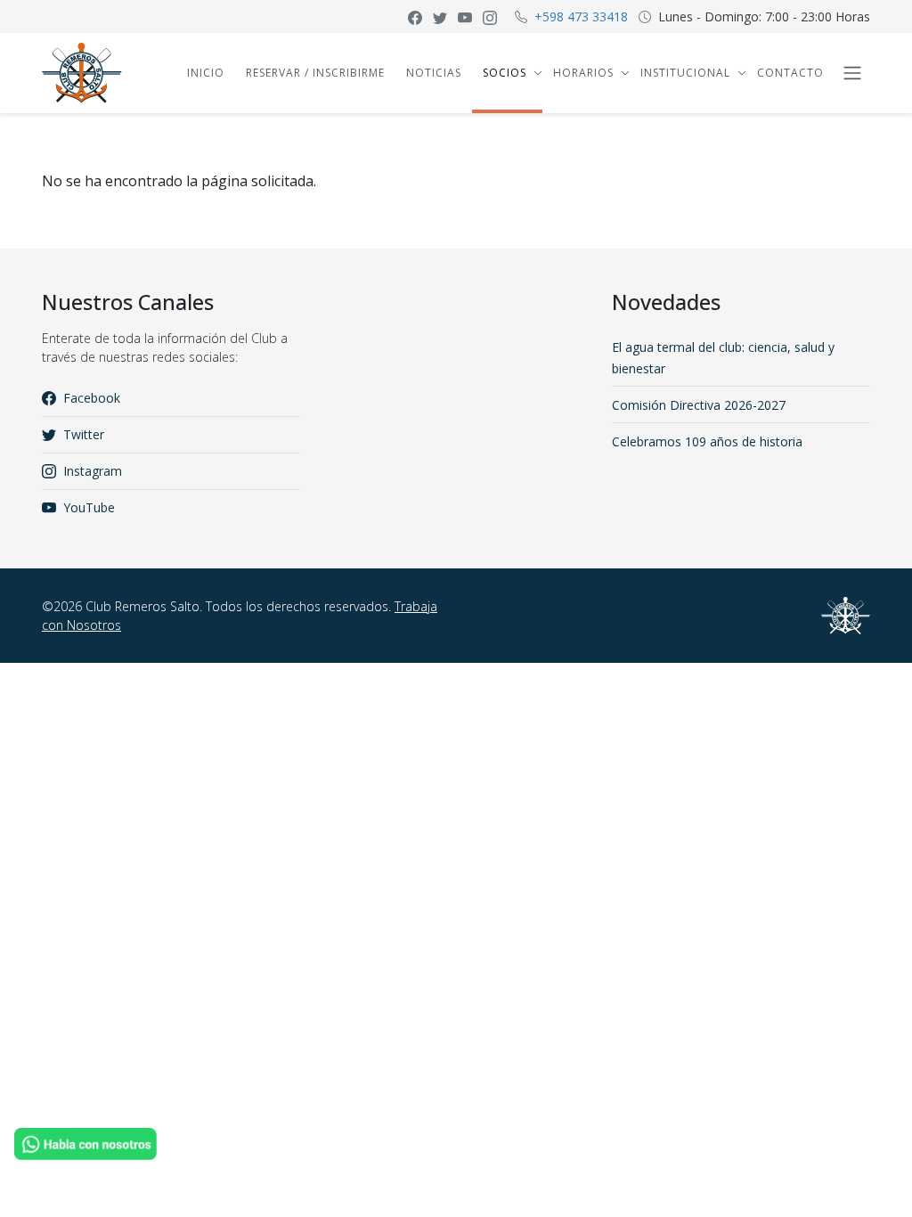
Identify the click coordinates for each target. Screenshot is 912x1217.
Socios (504, 72)
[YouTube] (465, 16)
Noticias (433, 72)
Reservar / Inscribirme (315, 72)
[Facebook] (415, 16)
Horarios (583, 72)
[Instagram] (490, 16)
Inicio (205, 72)
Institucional (685, 72)
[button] (536, 73)
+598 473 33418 (581, 16)
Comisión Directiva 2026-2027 (699, 404)
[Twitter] (440, 16)
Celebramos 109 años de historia (707, 441)
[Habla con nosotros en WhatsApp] (85, 1142)
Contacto (790, 72)
